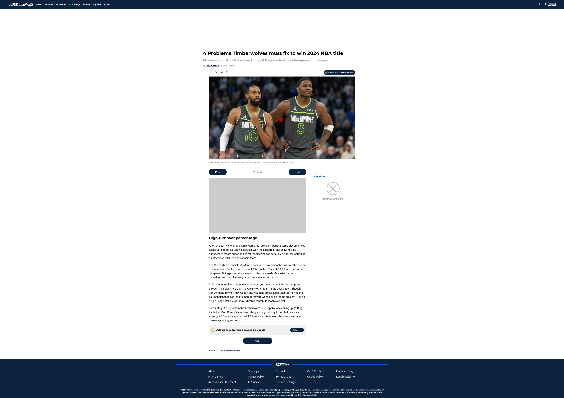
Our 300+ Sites (315, 371)
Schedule (61, 4)
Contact (280, 371)
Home (212, 350)
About (211, 371)
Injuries (97, 4)
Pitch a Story (215, 376)
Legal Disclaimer (346, 376)
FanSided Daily (345, 371)
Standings (74, 4)
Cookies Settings (285, 382)
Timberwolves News (229, 350)
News (39, 4)
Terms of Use (283, 376)
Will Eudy (213, 65)
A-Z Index (253, 382)
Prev (217, 172)
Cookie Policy (315, 376)
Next (297, 172)
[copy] (227, 72)
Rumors (49, 4)
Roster (86, 4)
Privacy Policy (256, 376)
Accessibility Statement (222, 382)
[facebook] (539, 4)
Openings (253, 371)
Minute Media (193, 390)
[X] (546, 4)
